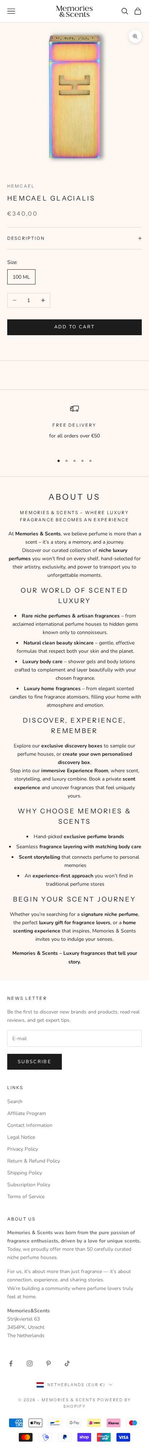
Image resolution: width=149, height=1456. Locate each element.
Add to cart (74, 327)
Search (14, 1101)
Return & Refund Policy (33, 1161)
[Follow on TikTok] (67, 1363)
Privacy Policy (22, 1149)
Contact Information (29, 1125)
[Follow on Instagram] (29, 1363)
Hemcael (21, 186)
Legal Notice (21, 1137)
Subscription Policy (28, 1184)
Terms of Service (25, 1196)
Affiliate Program (26, 1113)
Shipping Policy (24, 1172)
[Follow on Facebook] (10, 1363)
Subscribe (34, 1062)
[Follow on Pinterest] (48, 1363)
